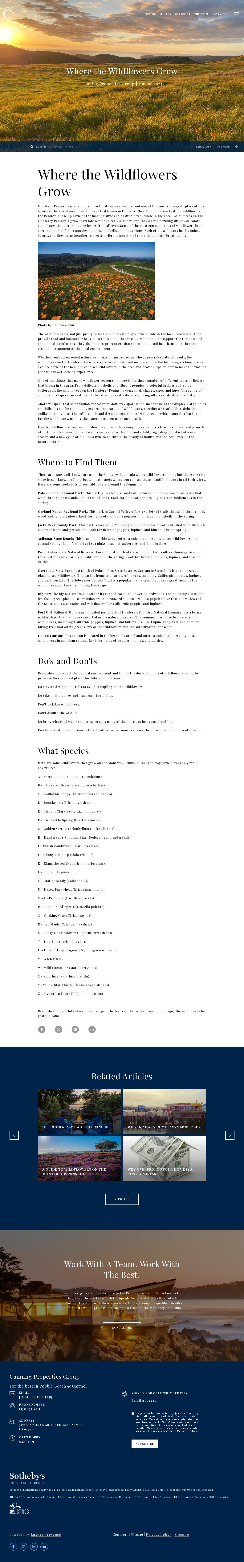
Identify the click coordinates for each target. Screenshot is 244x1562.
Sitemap (181, 1534)
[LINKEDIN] (34, 1547)
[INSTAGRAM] (23, 1547)
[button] (216, 146)
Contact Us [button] (122, 1327)
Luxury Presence (46, 1534)
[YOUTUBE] (44, 1547)
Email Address (144, 1400)
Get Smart (183, 14)
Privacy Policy (187, 1430)
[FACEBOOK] (13, 1547)
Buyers (150, 14)
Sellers (165, 14)
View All (122, 1199)
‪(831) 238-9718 (30, 1409)
